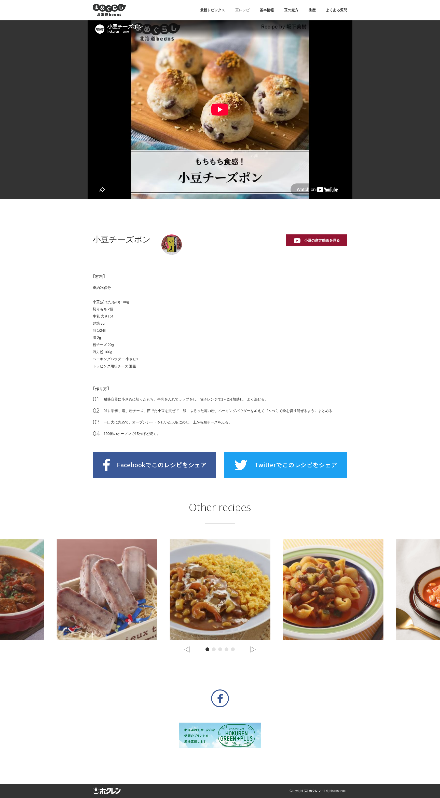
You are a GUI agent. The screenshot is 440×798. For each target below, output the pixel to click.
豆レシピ (242, 9)
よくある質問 (336, 9)
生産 (312, 9)
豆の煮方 (291, 9)
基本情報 (267, 9)
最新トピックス (212, 9)
